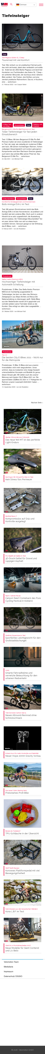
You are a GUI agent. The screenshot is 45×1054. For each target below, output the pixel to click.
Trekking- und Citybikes (37, 125)
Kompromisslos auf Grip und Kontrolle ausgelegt (19, 519)
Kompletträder (19, 125)
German (23, 5)
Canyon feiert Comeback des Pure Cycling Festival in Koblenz (23, 598)
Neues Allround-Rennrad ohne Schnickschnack (21, 715)
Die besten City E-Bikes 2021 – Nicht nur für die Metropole (22, 357)
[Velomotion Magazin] (5, 5)
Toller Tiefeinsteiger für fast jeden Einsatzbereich (19, 132)
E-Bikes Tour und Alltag (7, 125)
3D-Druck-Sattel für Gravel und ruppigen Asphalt (21, 558)
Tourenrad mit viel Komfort (15, 59)
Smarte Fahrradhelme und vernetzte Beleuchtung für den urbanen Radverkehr (21, 674)
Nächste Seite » (37, 402)
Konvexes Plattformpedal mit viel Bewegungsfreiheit (22, 870)
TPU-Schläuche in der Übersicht (22, 832)
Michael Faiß (19, 159)
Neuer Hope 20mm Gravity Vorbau (23, 754)
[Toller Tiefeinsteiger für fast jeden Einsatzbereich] (22, 108)
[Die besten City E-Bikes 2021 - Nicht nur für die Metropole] (22, 334)
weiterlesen (12, 82)
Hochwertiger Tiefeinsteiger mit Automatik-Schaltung (18, 282)
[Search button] (11, 4)
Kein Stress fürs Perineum (19, 478)
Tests (4, 54)
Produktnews (7, 276)
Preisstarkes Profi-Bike (17, 792)
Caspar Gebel (21, 84)
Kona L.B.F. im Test (21, 910)
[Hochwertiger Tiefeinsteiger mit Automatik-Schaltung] (22, 259)
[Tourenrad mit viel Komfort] (22, 38)
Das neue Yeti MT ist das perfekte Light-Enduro (22, 440)
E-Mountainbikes (8, 199)
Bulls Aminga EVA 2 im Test (19, 203)
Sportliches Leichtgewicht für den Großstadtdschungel (23, 638)
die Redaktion (21, 229)
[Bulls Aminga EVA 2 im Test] (22, 182)
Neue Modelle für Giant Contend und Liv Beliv (22, 948)
